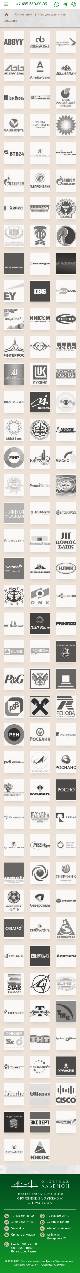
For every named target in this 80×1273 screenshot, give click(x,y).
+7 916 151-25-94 (65, 4)
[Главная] (6, 14)
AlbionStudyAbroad (59, 1228)
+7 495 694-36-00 (22, 1216)
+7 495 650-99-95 (31, 4)
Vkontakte (17, 1228)
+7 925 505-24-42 (58, 1216)
